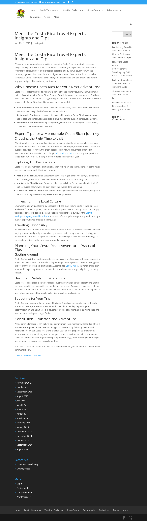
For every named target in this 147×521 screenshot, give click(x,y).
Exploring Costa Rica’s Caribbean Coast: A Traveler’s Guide (122, 83)
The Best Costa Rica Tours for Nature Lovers (121, 95)
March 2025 (22, 418)
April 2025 (21, 413)
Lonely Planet (72, 265)
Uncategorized (39, 43)
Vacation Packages (72, 10)
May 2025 (21, 409)
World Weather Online (66, 153)
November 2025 (24, 382)
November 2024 (24, 436)
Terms (47, 17)
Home (33, 10)
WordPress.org (23, 497)
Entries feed (22, 488)
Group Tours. (93, 10)
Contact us (35, 17)
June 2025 (21, 405)
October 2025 (23, 387)
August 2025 (22, 396)
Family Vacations (47, 10)
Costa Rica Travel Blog (27, 464)
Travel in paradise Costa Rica (28, 355)
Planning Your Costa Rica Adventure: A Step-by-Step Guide (121, 106)
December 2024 (24, 431)
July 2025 (21, 400)
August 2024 (22, 449)
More (56, 17)
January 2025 (23, 427)
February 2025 (23, 422)
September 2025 (24, 391)
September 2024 (24, 444)
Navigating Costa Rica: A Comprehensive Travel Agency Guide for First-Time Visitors (122, 68)
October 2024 (23, 440)
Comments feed (24, 492)
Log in (19, 483)
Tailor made (113, 10)
